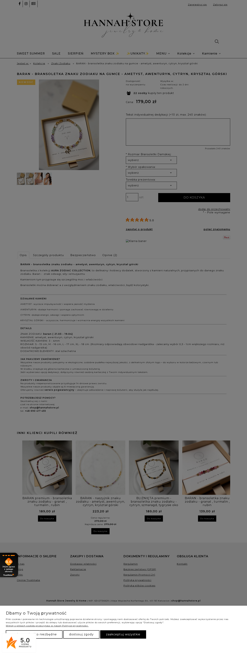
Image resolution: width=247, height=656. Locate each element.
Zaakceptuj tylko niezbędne (34, 634)
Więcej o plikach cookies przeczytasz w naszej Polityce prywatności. (47, 625)
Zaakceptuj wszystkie (123, 634)
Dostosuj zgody (81, 634)
